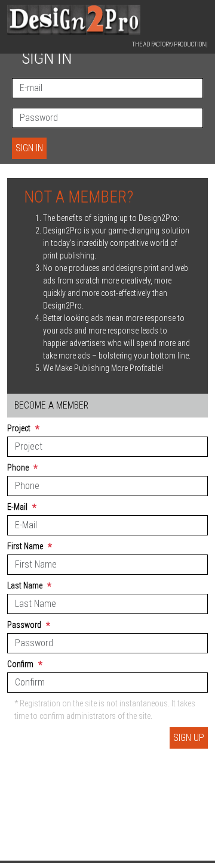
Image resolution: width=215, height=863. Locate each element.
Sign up (188, 737)
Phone (22, 468)
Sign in (29, 148)
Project (23, 429)
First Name (29, 547)
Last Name (29, 586)
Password (28, 625)
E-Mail (21, 507)
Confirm (24, 665)
